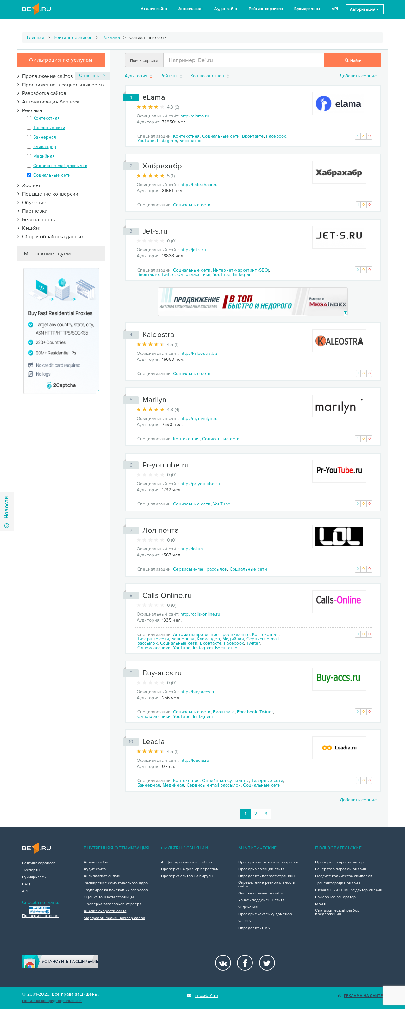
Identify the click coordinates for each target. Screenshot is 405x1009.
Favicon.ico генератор (335, 897)
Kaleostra (158, 334)
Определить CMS (254, 928)
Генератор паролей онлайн (340, 869)
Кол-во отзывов (208, 76)
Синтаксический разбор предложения (337, 912)
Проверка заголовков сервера (112, 904)
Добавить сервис (358, 75)
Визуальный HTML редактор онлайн (348, 890)
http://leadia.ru (194, 760)
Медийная (44, 156)
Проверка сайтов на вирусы (187, 876)
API (335, 8)
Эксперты (31, 870)
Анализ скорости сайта (105, 911)
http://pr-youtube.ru (200, 483)
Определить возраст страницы (267, 876)
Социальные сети (52, 175)
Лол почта (160, 530)
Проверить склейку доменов (265, 914)
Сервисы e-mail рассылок (60, 165)
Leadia (153, 741)
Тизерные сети (49, 127)
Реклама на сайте (363, 995)
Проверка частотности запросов (268, 862)
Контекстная (46, 118)
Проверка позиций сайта (261, 869)
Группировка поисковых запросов (116, 890)
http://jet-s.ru (193, 250)
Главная (35, 37)
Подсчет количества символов (343, 876)
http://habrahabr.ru (199, 184)
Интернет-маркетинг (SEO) (241, 270)
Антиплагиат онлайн (103, 876)
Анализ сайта (154, 8)
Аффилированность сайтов (186, 862)
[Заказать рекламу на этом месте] (97, 392)
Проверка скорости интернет (342, 862)
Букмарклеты (307, 8)
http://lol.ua (191, 549)
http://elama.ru (194, 116)
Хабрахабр (162, 166)
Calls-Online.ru (167, 595)
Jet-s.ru (154, 231)
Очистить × (92, 75)
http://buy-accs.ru (197, 691)
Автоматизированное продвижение (211, 634)
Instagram (167, 140)
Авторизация (363, 9)
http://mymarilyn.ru (199, 418)
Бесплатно (190, 140)
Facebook (276, 136)
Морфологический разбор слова (114, 918)
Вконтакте (253, 136)
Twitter (168, 274)
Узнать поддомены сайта (261, 900)
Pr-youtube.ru (165, 465)
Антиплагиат (190, 8)
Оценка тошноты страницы (109, 897)
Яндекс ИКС (249, 907)
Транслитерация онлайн (337, 883)
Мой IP (321, 904)
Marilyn (154, 399)
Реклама (111, 37)
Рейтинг (169, 76)
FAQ (26, 884)
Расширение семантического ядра (116, 883)
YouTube (146, 140)
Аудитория (137, 76)
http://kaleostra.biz (199, 353)
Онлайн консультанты (225, 780)
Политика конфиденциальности (52, 1001)
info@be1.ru (206, 995)
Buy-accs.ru (162, 673)
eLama (153, 97)
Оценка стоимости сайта (261, 893)
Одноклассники (194, 274)
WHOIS (244, 921)
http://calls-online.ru (200, 614)
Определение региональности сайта (267, 884)
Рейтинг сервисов (266, 8)
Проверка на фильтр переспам (190, 869)
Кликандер (44, 146)
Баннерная (44, 137)
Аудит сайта (225, 8)
